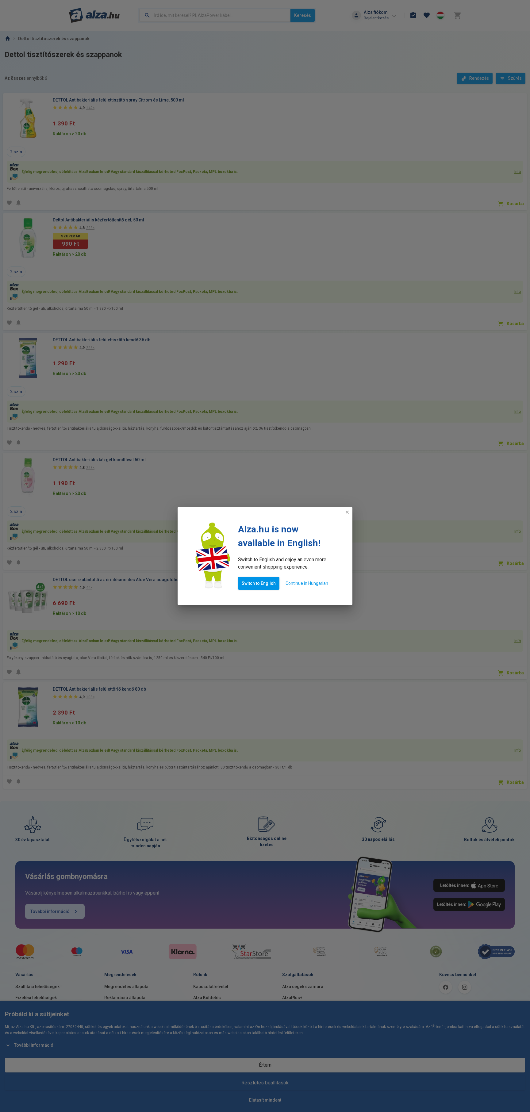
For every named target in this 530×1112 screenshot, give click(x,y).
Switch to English (259, 583)
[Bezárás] (347, 512)
